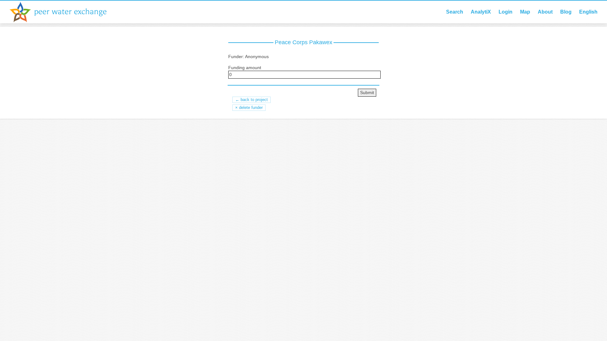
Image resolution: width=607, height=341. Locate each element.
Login (505, 12)
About (545, 12)
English (588, 12)
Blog (566, 12)
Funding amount (244, 67)
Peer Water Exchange (63, 12)
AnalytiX (481, 12)
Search (454, 12)
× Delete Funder (249, 107)
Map (525, 12)
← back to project (251, 99)
